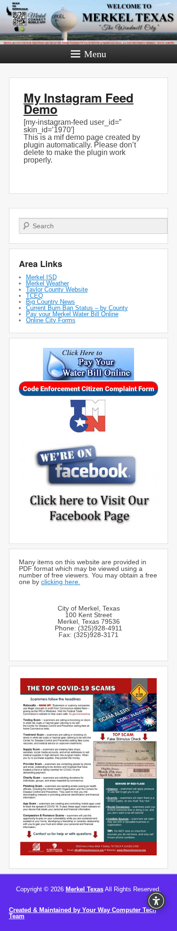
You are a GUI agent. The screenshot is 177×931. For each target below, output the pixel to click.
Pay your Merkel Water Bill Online (72, 314)
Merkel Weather (47, 283)
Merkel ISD (41, 277)
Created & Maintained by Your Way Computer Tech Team (82, 913)
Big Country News (50, 301)
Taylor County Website (57, 289)
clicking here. (60, 582)
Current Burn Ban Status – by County (77, 307)
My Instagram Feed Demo (79, 103)
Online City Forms (51, 320)
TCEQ (34, 295)
